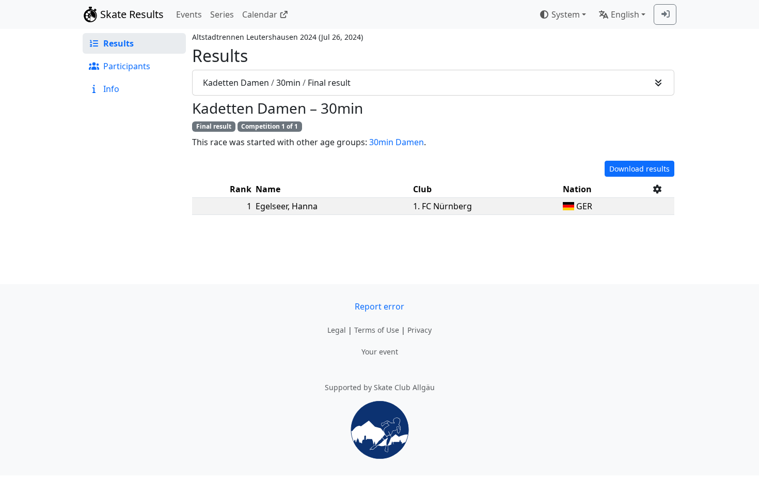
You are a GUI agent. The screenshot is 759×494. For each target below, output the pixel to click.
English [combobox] (625, 14)
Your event (379, 352)
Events (189, 14)
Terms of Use (376, 330)
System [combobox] (565, 14)
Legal (336, 330)
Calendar (259, 14)
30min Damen (396, 142)
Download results (639, 169)
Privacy (419, 330)
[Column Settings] (657, 189)
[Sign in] (665, 14)
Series (222, 14)
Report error (379, 306)
